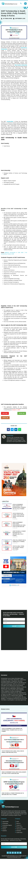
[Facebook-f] (8, 853)
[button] (8, 429)
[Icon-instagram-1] (13, 853)
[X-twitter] (10, 853)
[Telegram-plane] (18, 853)
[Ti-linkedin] (15, 853)
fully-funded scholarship (21, 65)
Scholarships (10, 121)
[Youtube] (20, 853)
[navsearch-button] (21, 3)
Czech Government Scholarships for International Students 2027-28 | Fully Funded (12, 730)
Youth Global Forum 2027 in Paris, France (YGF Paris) (18, 548)
